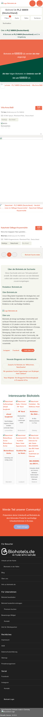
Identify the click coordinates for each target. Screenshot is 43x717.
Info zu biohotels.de (8, 584)
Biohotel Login (8, 699)
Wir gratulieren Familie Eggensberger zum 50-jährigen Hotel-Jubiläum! (21, 372)
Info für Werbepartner (9, 627)
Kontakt (7, 621)
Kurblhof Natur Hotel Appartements (21, 452)
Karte (16, 18)
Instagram (6, 350)
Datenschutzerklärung (9, 652)
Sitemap (4, 658)
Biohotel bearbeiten (8, 597)
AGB (3, 646)
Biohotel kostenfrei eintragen (11, 603)
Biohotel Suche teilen (32, 255)
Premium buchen (10, 609)
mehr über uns (29, 350)
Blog (3, 572)
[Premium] (38, 396)
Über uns (4, 578)
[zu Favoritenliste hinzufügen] (3, 87)
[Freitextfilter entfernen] (32, 3)
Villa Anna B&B (7, 107)
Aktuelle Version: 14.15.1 (8, 715)
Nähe (26, 18)
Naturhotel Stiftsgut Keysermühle (14, 228)
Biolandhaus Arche (9, 452)
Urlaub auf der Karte (8, 560)
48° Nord (21, 411)
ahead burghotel (8, 415)
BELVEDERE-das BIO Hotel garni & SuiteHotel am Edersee (34, 463)
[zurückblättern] (5, 94)
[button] (3, 254)
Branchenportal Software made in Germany (15, 711)
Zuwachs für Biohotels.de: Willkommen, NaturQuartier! (21, 366)
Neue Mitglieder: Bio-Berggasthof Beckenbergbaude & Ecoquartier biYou (21, 379)
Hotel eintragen (22, 527)
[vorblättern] (37, 94)
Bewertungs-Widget (8, 615)
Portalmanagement (8, 664)
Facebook (16, 350)
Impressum (5, 640)
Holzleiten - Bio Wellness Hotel (34, 413)
